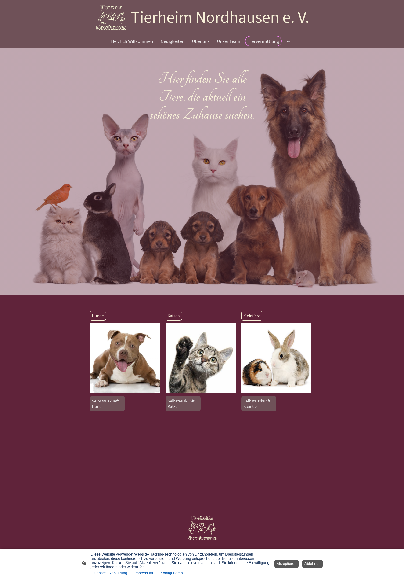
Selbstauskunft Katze (181, 403)
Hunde (98, 315)
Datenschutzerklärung (109, 573)
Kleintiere (251, 315)
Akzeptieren (286, 564)
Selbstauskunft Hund (105, 403)
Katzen (174, 315)
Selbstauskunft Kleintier (256, 403)
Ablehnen (312, 564)
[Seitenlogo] (111, 17)
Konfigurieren (171, 573)
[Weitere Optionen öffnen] (289, 41)
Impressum (144, 573)
